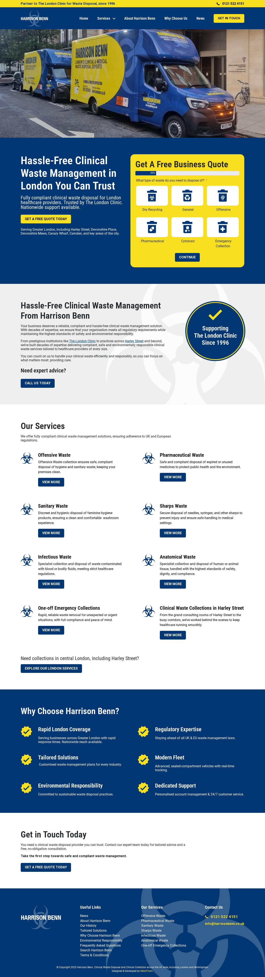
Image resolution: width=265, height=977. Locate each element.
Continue (187, 257)
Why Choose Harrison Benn (100, 935)
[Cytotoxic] (187, 227)
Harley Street (134, 341)
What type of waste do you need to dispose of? (170, 180)
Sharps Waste (151, 930)
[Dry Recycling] (152, 196)
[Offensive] (223, 196)
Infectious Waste (153, 935)
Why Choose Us (175, 18)
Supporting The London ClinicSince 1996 (215, 335)
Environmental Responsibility (101, 940)
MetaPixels (146, 971)
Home (84, 18)
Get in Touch (229, 18)
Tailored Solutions (93, 930)
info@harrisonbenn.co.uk (224, 924)
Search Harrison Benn (96, 950)
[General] (187, 196)
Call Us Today (38, 383)
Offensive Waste (153, 916)
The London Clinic (82, 341)
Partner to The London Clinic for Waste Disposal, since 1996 (68, 4)
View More (51, 482)
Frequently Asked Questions (100, 945)
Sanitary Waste (152, 926)
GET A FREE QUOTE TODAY (46, 219)
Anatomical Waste (154, 940)
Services (103, 18)
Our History (88, 926)
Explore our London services (51, 668)
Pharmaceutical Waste (157, 921)
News (200, 18)
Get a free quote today (46, 867)
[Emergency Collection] (223, 227)
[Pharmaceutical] (152, 227)
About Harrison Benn (139, 18)
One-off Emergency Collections (163, 945)
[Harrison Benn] (41, 917)
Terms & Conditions (94, 955)
